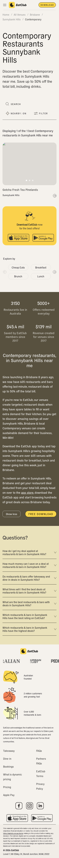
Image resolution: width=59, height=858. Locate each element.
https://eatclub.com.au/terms (13, 833)
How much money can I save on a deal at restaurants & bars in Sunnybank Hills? (26, 565)
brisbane (35, 14)
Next (54, 271)
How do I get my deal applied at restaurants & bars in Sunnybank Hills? (24, 552)
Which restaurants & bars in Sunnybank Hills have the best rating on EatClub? (25, 616)
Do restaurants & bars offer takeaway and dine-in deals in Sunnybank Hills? (26, 578)
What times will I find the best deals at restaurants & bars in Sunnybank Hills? (24, 591)
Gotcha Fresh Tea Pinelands (20, 189)
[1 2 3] (29, 164)
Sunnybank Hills (11, 195)
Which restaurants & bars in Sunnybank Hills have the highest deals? (25, 629)
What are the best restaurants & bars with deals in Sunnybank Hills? (26, 603)
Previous (4, 271)
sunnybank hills (12, 19)
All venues (19, 14)
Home (6, 14)
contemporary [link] (33, 19)
